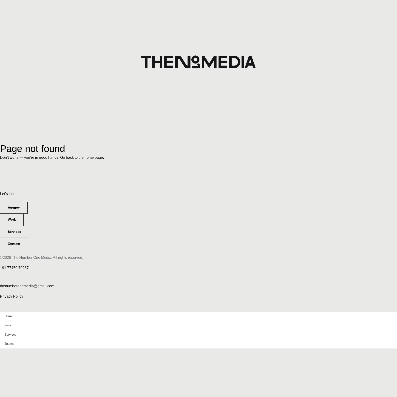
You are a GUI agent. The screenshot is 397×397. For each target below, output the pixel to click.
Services (10, 334)
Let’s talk (7, 194)
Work (8, 325)
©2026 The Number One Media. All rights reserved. (41, 257)
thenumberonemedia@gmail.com (27, 286)
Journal (9, 343)
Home (8, 316)
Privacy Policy (11, 296)
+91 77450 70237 (14, 268)
